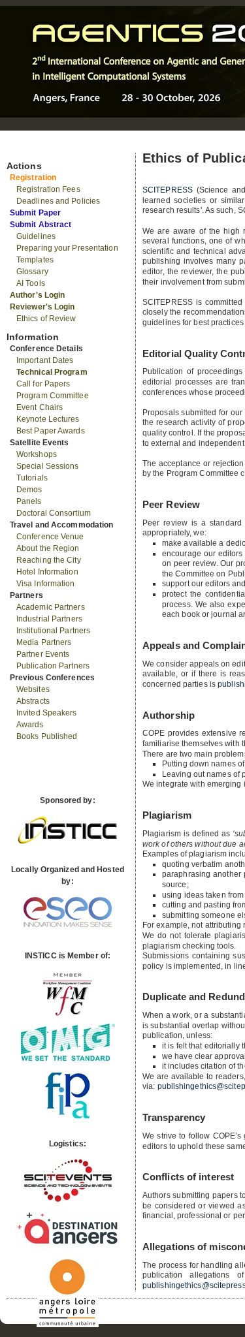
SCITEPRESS (167, 190)
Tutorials (32, 477)
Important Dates (45, 360)
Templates (35, 259)
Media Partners (43, 642)
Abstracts (33, 701)
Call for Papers (43, 383)
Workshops (36, 454)
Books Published (47, 736)
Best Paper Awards (50, 430)
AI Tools (30, 283)
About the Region (48, 548)
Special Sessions (47, 466)
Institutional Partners (53, 630)
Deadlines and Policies (58, 201)
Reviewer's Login (42, 306)
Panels (29, 501)
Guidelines (36, 236)
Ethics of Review (46, 318)
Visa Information (45, 583)
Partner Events (42, 654)
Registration (33, 177)
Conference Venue (50, 536)
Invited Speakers (46, 712)
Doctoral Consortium (53, 513)
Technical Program (52, 372)
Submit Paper (35, 212)
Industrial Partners (49, 618)
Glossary (32, 271)
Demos (29, 489)
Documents (20, 148)
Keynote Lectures (48, 419)
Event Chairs (39, 407)
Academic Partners (50, 607)
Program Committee (52, 395)
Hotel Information (47, 571)
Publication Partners (53, 665)
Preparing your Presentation (67, 248)
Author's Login (37, 295)
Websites (33, 689)
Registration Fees (48, 189)
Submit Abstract (41, 224)
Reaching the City (48, 560)
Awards (30, 724)
